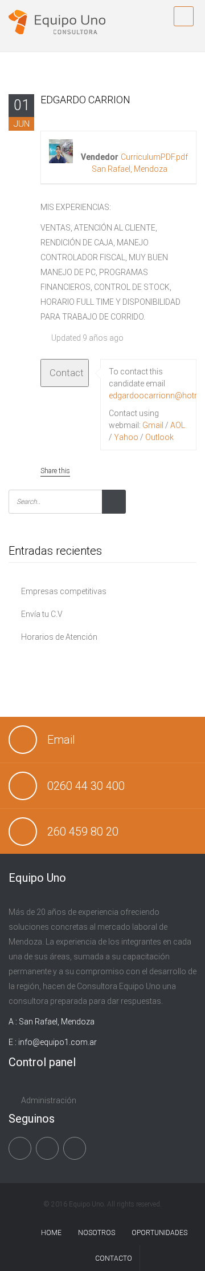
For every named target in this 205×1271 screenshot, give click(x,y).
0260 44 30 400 (86, 786)
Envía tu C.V (42, 614)
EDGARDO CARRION (85, 100)
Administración (48, 1100)
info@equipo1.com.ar (57, 1042)
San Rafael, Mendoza (129, 168)
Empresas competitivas (63, 591)
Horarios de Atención (59, 636)
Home (51, 1233)
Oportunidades (159, 1233)
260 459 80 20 (82, 831)
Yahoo (126, 437)
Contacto (113, 1258)
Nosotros (96, 1233)
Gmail (152, 425)
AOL (177, 425)
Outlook (159, 437)
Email (61, 740)
